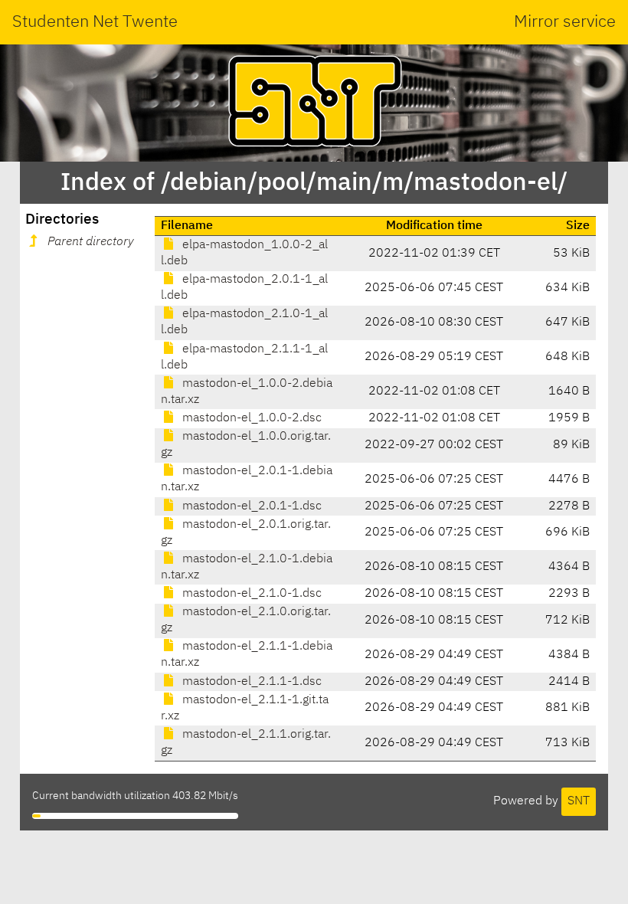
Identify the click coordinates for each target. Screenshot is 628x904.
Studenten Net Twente (95, 22)
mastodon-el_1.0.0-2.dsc (250, 418)
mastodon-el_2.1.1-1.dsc (250, 682)
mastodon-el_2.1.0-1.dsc (250, 594)
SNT (578, 801)
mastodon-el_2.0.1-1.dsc (250, 506)
